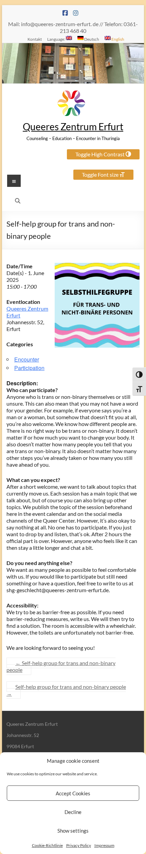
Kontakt (35, 39)
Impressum (104, 845)
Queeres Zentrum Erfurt (73, 126)
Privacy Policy (78, 845)
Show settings (73, 831)
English (117, 39)
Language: (56, 39)
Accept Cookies (73, 793)
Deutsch (91, 39)
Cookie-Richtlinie (47, 845)
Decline (73, 812)
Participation (29, 368)
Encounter (26, 359)
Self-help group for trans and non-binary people (60, 666)
